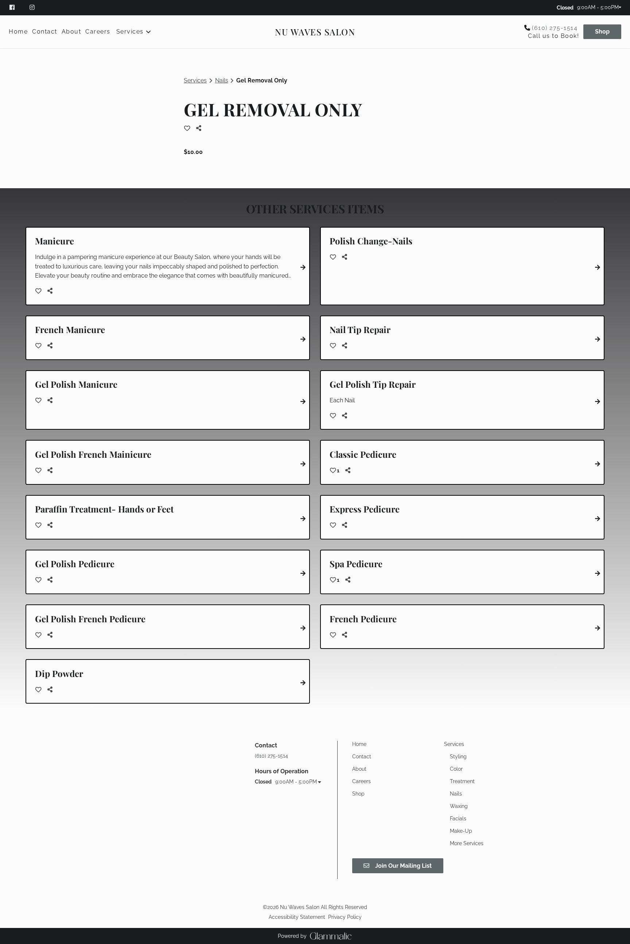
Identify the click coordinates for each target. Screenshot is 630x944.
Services (195, 80)
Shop (602, 31)
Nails (221, 80)
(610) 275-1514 (555, 27)
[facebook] (16, 7)
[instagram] (33, 7)
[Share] (201, 128)
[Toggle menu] (148, 32)
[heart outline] (187, 128)
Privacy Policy (345, 917)
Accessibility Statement (297, 917)
